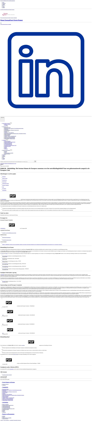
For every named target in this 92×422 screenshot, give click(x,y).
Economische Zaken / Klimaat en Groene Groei (9, 391)
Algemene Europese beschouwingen (7, 405)
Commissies (5, 387)
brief (18, 251)
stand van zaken (15, 354)
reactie (2, 253)
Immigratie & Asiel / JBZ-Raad (7, 394)
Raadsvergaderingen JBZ (6, 406)
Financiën (3, 393)
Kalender (3, 410)
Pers (3, 5)
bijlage (6, 253)
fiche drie (2, 274)
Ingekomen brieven (5, 418)
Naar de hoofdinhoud (3, 0)
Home (3, 2)
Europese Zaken (4, 392)
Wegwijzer (4, 3)
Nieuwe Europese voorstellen (6, 417)
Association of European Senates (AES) (8, 408)
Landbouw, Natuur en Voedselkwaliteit (8, 397)
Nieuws (3, 411)
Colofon (3, 6)
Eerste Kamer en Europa (8, 382)
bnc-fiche (3, 281)
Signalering (4, 412)
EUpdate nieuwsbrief (5, 409)
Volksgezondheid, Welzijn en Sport (7, 400)
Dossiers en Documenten (8, 414)
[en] (2, 333)
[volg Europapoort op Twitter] (46, 23)
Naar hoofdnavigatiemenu (11, 0)
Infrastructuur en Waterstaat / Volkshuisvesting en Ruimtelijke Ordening (13, 395)
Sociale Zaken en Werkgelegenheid (7, 399)
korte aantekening (5, 263)
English (3, 7)
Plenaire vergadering (5, 404)
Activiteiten (5, 402)
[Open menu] (11, 123)
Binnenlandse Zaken (5, 389)
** (0, 165)
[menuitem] (6, 123)
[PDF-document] (9, 363)
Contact (3, 4)
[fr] (2, 324)
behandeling (12, 369)
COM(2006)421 (3, 199)
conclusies (23, 345)
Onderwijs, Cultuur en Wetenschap (7, 398)
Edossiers (3, 416)
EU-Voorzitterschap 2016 (6, 407)
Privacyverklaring (6, 420)
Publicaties (4, 385)
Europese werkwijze (5, 384)
